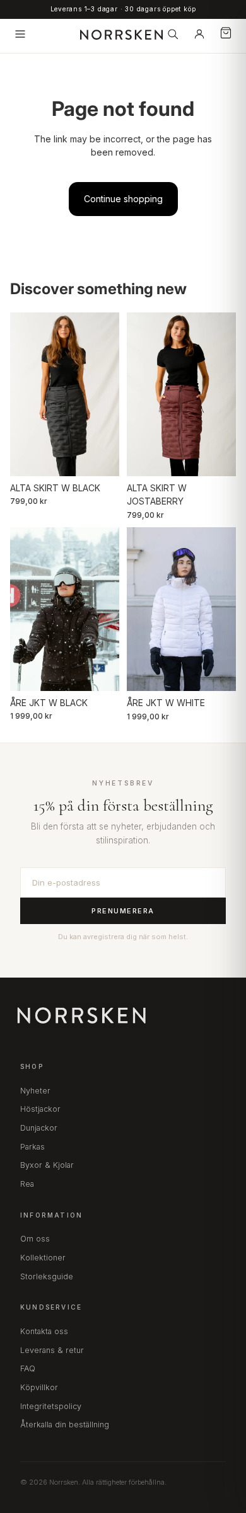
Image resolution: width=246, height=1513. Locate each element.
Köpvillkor (39, 1387)
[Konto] (199, 34)
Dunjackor (38, 1128)
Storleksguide (46, 1276)
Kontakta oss (44, 1331)
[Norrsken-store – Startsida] (121, 34)
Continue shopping (123, 198)
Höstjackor (40, 1109)
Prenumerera (123, 910)
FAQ (27, 1368)
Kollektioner (43, 1257)
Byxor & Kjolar (47, 1165)
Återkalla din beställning (64, 1424)
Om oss (35, 1238)
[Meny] (20, 34)
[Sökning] (173, 34)
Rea (27, 1184)
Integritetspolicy (50, 1406)
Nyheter (35, 1090)
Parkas (32, 1146)
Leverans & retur (52, 1350)
